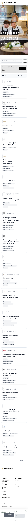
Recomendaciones (6, 497)
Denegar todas (19, 516)
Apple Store (17, 484)
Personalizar (13, 520)
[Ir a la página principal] (8, 2)
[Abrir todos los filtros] (25, 61)
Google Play (17, 486)
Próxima (21, 460)
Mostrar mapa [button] (22, 75)
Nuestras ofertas (4, 488)
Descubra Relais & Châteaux (4, 493)
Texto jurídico (5, 503)
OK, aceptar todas (9, 515)
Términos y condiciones (7, 506)
